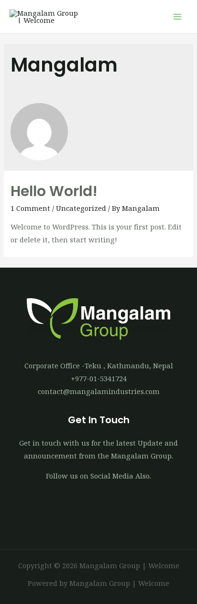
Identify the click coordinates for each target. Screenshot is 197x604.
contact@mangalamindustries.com (99, 391)
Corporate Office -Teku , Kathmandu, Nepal (98, 365)
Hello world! (54, 191)
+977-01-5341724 (99, 378)
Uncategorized (81, 208)
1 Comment (30, 208)
